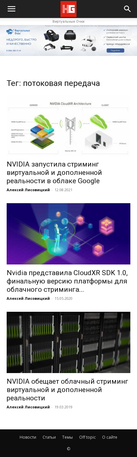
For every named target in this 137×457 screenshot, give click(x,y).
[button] (127, 9)
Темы (67, 437)
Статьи (49, 437)
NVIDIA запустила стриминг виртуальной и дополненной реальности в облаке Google (54, 172)
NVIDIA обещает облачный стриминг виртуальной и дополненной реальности (67, 389)
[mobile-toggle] (11, 9)
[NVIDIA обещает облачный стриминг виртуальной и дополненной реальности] (68, 342)
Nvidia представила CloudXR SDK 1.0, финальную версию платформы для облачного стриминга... (67, 281)
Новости (28, 437)
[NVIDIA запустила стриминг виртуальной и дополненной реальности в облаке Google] (68, 125)
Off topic (87, 437)
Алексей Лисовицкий (28, 189)
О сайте (109, 437)
